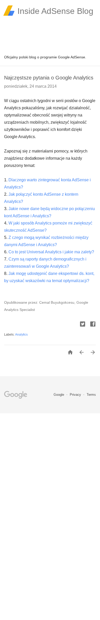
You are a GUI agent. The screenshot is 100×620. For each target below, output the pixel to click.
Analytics (21, 334)
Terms (91, 395)
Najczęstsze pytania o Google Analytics (48, 77)
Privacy (76, 395)
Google (59, 395)
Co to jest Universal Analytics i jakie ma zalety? (51, 252)
